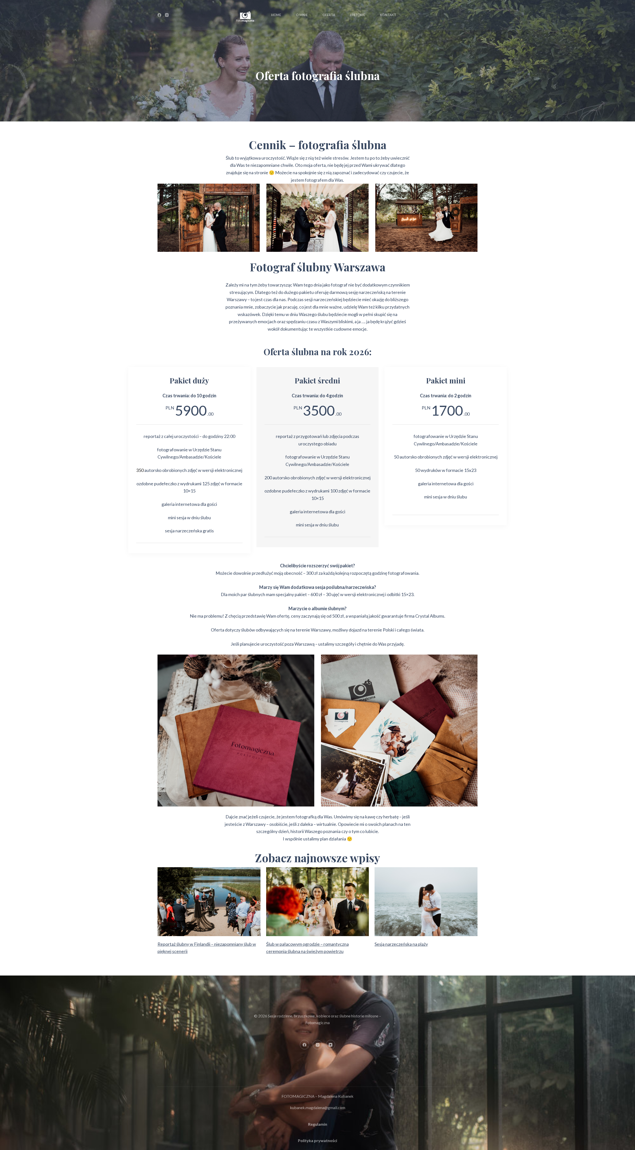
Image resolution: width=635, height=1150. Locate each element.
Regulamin (317, 1124)
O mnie (302, 15)
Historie (357, 15)
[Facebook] (159, 15)
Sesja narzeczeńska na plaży (401, 944)
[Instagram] (167, 15)
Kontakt (388, 15)
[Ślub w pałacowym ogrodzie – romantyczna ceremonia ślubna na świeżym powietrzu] (317, 901)
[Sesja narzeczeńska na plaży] (426, 901)
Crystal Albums (429, 616)
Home (276, 15)
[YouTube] (330, 1044)
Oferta (328, 15)
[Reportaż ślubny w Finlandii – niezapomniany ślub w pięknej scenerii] (209, 901)
